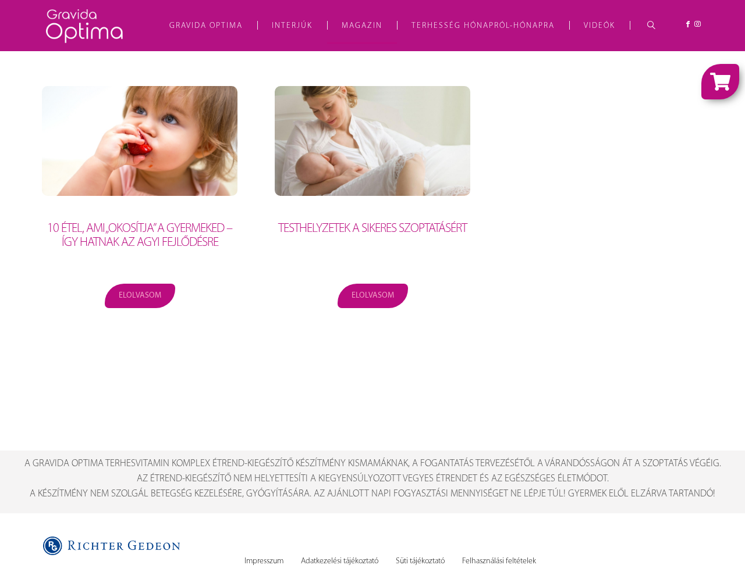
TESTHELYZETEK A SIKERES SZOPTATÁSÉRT (372, 228)
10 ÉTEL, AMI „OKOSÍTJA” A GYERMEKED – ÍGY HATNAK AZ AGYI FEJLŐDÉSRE (139, 235)
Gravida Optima (206, 26)
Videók (599, 26)
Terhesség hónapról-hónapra (483, 26)
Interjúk (292, 26)
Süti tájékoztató (420, 561)
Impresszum (263, 561)
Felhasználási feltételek (499, 561)
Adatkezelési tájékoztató (339, 561)
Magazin (362, 26)
